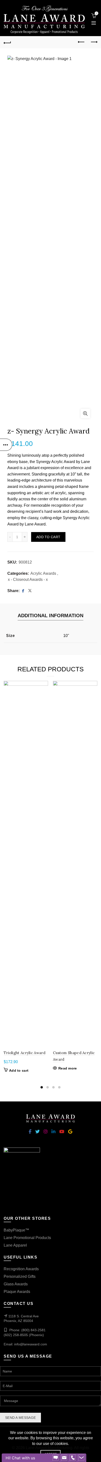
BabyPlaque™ (16, 1230)
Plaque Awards (17, 1292)
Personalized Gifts (20, 1276)
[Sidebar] (6, 445)
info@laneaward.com (30, 1344)
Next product (94, 42)
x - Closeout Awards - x (28, 579)
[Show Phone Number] (73, 1457)
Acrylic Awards (43, 573)
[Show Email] (64, 1457)
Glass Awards (16, 1284)
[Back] (7, 42)
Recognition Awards (21, 1269)
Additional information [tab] (50, 615)
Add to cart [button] (18, 1070)
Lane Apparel (15, 1245)
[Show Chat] (55, 1457)
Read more (67, 1068)
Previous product (81, 42)
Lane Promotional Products (27, 1238)
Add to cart (48, 537)
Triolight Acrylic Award (24, 1052)
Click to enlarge (85, 413)
